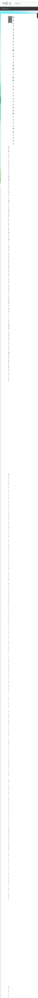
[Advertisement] (19, 49)
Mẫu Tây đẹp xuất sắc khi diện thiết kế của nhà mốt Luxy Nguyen (13, 80)
